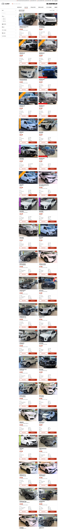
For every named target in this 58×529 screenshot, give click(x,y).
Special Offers (33, 7)
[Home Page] (5, 4)
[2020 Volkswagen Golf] (47, 467)
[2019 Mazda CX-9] (47, 520)
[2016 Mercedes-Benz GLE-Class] (28, 19)
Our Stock (26, 7)
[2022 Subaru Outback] (28, 256)
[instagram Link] (56, 0)
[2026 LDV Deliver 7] (47, 415)
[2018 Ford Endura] (47, 388)
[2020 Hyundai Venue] (47, 494)
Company (55, 7)
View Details (24, 63)
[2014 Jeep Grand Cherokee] (28, 72)
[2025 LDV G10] (28, 125)
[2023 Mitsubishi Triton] (28, 309)
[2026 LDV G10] (47, 230)
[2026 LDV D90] (47, 204)
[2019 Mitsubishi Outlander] (47, 441)
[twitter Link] (54, 0)
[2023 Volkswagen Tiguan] (28, 494)
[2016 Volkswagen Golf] (28, 283)
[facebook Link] (52, 0)
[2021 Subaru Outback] (28, 388)
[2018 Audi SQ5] (28, 415)
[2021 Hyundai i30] (28, 336)
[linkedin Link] (55, 0)
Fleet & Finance (49, 7)
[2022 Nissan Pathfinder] (47, 256)
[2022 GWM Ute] (28, 520)
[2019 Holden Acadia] (47, 309)
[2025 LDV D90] (47, 125)
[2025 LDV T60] (47, 283)
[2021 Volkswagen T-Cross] (28, 362)
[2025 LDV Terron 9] (28, 45)
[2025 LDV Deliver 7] (47, 19)
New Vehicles (19, 7)
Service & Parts (41, 7)
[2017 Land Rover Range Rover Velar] (47, 177)
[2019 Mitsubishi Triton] (28, 467)
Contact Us (33, 63)
